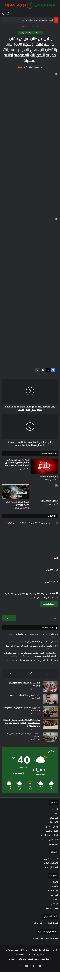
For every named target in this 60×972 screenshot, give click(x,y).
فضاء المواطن (52, 908)
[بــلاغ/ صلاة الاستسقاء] (44, 466)
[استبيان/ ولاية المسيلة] (44, 491)
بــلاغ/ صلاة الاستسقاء (49, 476)
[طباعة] (37, 370)
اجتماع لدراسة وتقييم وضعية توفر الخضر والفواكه (36, 634)
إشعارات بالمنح (25, 32)
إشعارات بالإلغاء (51, 831)
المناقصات (54, 818)
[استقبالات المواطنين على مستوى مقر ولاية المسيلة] (50, 737)
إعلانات (55, 809)
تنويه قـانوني (21, 959)
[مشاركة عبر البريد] (43, 370)
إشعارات (25, 26)
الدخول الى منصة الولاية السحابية (45, 938)
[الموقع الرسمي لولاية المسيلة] (30, 5)
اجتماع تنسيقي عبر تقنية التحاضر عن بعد (37, 20)
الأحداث (55, 886)
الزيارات (54, 895)
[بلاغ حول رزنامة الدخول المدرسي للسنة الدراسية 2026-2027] (50, 711)
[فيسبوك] (53, 370)
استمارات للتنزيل (51, 858)
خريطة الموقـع (33, 959)
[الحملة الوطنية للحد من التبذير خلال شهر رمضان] (15, 491)
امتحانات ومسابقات (50, 839)
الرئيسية (33, 26)
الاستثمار (54, 904)
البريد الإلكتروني (51, 570)
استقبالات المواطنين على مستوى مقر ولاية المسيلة (35, 660)
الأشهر (30, 673)
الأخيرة (49, 673)
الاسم (55, 558)
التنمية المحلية (52, 891)
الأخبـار (55, 882)
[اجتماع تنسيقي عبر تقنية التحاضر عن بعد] (50, 699)
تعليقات (11, 673)
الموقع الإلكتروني (51, 581)
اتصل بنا (12, 959)
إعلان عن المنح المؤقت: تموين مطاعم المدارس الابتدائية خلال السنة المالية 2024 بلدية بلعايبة (17, 462)
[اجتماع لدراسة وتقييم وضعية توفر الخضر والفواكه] (50, 686)
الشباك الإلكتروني (51, 867)
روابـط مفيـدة (45, 959)
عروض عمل (53, 844)
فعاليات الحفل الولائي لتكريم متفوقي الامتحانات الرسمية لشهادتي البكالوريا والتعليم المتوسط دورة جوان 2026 (21, 723)
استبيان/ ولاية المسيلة (49, 501)
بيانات (55, 813)
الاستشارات (53, 822)
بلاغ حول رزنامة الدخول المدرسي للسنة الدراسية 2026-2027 (31, 646)
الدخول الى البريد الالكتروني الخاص (44, 923)
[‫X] (48, 370)
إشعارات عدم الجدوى (49, 835)
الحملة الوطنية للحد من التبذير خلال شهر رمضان (17, 503)
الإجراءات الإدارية (51, 863)
